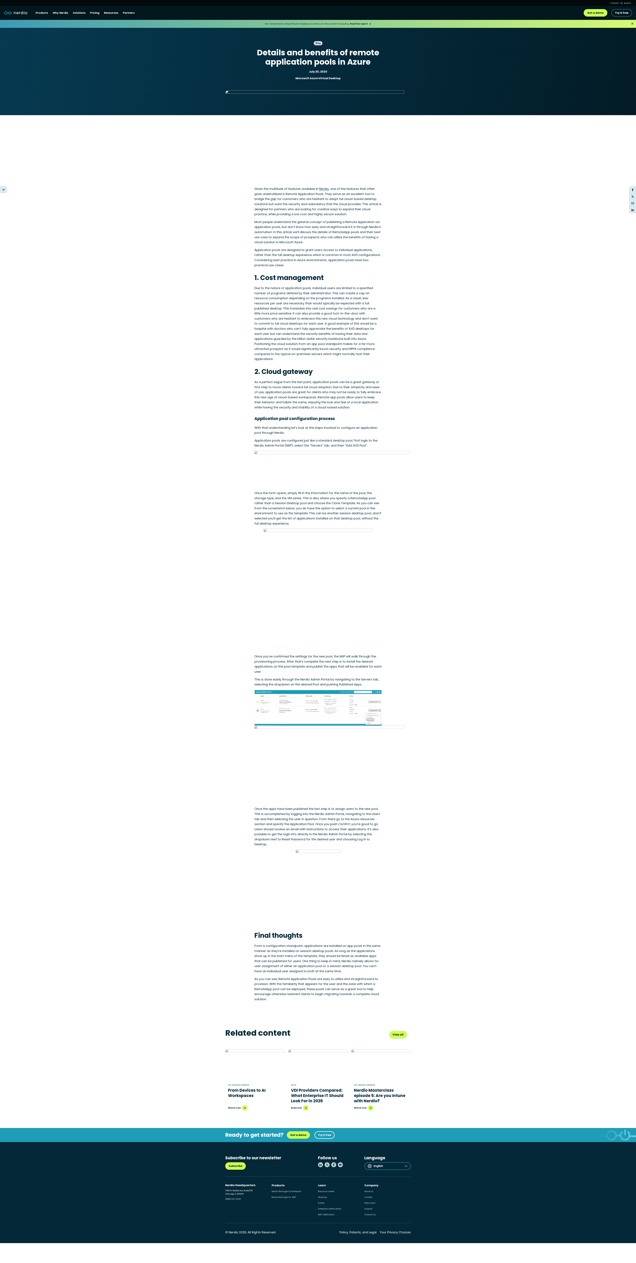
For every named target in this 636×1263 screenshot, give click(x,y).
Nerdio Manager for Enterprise (286, 1191)
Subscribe (235, 1166)
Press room (369, 1203)
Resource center (326, 1191)
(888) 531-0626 (233, 1199)
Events (321, 1203)
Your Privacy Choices (395, 1232)
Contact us (370, 1214)
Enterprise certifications (329, 1208)
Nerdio (324, 189)
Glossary (322, 1197)
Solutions (79, 13)
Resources (111, 13)
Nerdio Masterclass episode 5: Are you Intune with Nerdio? (379, 1096)
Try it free (621, 13)
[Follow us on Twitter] (327, 1164)
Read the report (359, 23)
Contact (614, 3)
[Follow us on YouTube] (340, 1164)
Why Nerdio (60, 13)
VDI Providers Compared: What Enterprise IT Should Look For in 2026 (317, 1096)
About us (368, 1191)
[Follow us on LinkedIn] (320, 1164)
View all (398, 1035)
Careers (368, 1197)
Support (368, 1208)
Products (42, 13)
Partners (129, 13)
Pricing (94, 13)
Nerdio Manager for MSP (284, 1197)
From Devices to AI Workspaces (247, 1093)
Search (627, 3)
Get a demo (595, 13)
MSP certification (326, 1214)
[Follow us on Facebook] (333, 1164)
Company (371, 1185)
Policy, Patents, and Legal (358, 1232)
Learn (322, 1185)
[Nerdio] (15, 13)
